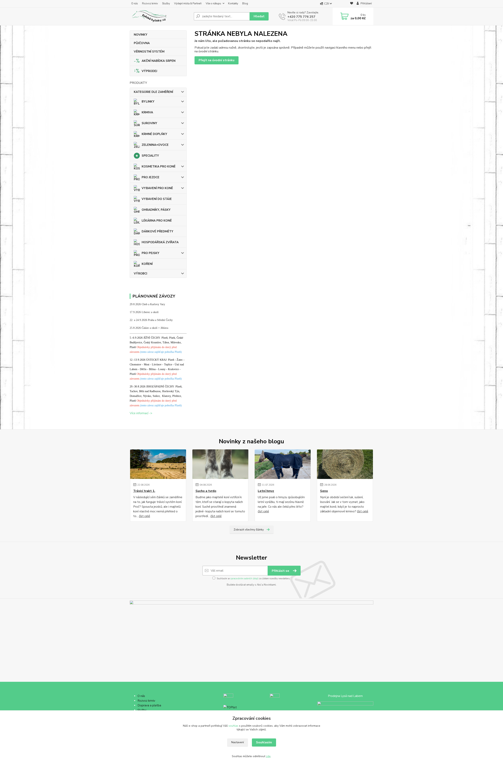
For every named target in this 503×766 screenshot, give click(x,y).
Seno (324, 491)
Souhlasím (264, 742)
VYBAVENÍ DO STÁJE (157, 199)
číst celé (144, 516)
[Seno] (345, 464)
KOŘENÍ (147, 264)
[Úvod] (160, 16)
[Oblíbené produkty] (352, 3)
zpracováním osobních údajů (244, 578)
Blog (245, 3)
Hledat (259, 16)
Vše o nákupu (213, 3)
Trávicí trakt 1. (144, 491)
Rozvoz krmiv (150, 3)
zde (268, 756)
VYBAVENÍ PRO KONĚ (157, 188)
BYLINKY (148, 101)
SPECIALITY (150, 156)
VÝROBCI (140, 273)
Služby (166, 3)
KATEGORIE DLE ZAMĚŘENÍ (153, 92)
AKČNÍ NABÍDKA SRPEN (158, 61)
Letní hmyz (266, 491)
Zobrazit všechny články (249, 529)
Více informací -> (141, 413)
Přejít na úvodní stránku (216, 60)
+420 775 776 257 (301, 17)
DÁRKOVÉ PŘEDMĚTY (157, 231)
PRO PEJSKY (150, 253)
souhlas (233, 726)
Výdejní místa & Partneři (188, 3)
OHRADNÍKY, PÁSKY (156, 210)
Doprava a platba (149, 705)
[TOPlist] (230, 707)
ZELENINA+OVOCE (155, 145)
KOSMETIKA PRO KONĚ (158, 166)
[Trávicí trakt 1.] (158, 464)
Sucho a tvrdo (206, 491)
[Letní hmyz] (283, 464)
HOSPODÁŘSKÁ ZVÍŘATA (160, 242)
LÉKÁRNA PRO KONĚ (157, 221)
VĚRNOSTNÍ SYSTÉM (149, 52)
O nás (134, 3)
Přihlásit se (281, 571)
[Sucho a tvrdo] (220, 464)
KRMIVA (147, 112)
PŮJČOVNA (142, 43)
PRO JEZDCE (150, 177)
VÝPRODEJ (149, 71)
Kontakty (233, 3)
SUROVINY (149, 123)
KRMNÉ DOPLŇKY (154, 134)
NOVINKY (140, 35)
